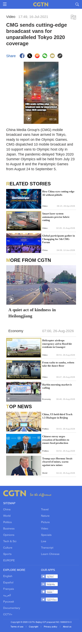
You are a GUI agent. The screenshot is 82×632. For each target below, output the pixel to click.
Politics (7, 522)
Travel (45, 509)
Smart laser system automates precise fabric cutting (56, 217)
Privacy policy (51, 627)
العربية (7, 595)
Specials (46, 535)
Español (8, 582)
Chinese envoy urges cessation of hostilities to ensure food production (55, 439)
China (7, 509)
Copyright (34, 627)
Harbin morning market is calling (57, 386)
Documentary (11, 608)
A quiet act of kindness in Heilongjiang (32, 312)
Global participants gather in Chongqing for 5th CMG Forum (58, 239)
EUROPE (9, 560)
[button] (29, 118)
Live (43, 541)
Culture (7, 548)
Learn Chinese (50, 554)
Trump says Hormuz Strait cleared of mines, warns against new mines (57, 462)
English (7, 576)
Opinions (8, 535)
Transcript (47, 548)
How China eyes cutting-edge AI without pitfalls (58, 193)
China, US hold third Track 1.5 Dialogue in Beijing (57, 416)
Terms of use (17, 627)
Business (9, 528)
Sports (7, 554)
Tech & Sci (9, 541)
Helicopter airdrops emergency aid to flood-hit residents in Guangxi (57, 343)
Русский (8, 602)
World (7, 516)
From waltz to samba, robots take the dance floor (58, 364)
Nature (45, 516)
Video (44, 528)
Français (8, 589)
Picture (45, 522)
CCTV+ (7, 614)
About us (67, 627)
